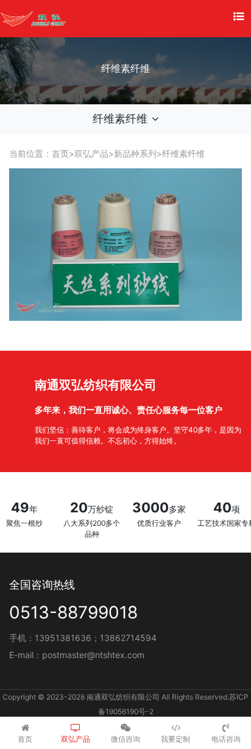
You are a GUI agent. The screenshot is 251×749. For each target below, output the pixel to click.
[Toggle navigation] (238, 16)
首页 (60, 153)
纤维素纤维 (183, 153)
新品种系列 (135, 153)
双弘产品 (91, 153)
